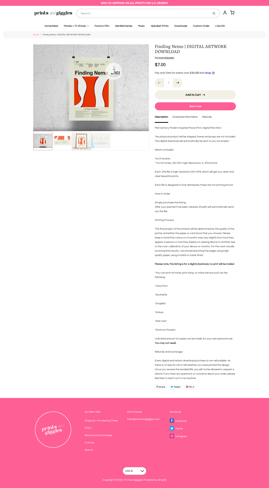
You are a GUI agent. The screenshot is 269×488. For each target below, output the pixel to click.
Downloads (180, 26)
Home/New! (51, 26)
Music (141, 26)
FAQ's (88, 428)
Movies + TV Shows (75, 26)
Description (161, 117)
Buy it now (195, 106)
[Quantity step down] (159, 82)
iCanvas (89, 442)
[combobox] (142, 13)
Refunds (207, 117)
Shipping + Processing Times (101, 420)
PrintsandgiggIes (164, 58)
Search (89, 450)
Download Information (185, 117)
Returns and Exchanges (98, 435)
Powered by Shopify (155, 480)
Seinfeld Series (123, 26)
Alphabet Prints (160, 26)
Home (36, 34)
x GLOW (220, 26)
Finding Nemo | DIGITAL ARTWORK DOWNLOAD (66, 34)
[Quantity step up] (177, 82)
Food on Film (102, 26)
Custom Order (201, 26)
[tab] (164, 118)
